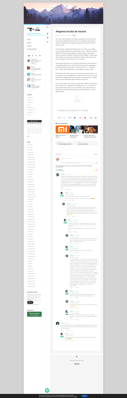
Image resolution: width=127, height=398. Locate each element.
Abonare (30, 302)
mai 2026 (30, 149)
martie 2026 (30, 154)
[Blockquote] (73, 163)
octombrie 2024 (31, 194)
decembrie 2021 (31, 278)
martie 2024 (30, 211)
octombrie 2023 (31, 224)
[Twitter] (47, 33)
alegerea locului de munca (72, 110)
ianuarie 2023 (31, 246)
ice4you (63, 174)
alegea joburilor (62, 110)
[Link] (76, 163)
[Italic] (63, 163)
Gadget (29, 97)
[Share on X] (61, 118)
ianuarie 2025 (31, 186)
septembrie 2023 (31, 226)
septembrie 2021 (31, 286)
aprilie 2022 (30, 268)
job (79, 110)
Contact (29, 46)
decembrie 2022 (31, 248)
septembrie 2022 (31, 256)
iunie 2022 (30, 263)
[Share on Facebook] (71, 118)
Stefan (69, 35)
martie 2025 (30, 181)
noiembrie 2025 (31, 162)
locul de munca (85, 110)
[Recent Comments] (36, 56)
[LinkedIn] (47, 42)
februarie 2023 (31, 243)
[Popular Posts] (32, 56)
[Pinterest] (47, 38)
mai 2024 (30, 206)
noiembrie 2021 (31, 281)
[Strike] (67, 163)
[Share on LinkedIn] (92, 118)
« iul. (28, 136)
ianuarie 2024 (31, 216)
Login (96, 154)
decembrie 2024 (31, 189)
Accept (84, 396)
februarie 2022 (31, 273)
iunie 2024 (30, 204)
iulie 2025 (30, 172)
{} (78, 162)
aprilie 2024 (30, 209)
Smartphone (33, 59)
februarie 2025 (31, 184)
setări (75, 396)
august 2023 (31, 229)
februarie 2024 (31, 214)
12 (65, 35)
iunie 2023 (30, 234)
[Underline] (65, 163)
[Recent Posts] (29, 56)
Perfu (62, 323)
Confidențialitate (31, 49)
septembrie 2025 (31, 167)
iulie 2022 (30, 261)
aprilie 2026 (30, 152)
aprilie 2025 (30, 179)
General (33, 66)
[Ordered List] (69, 163)
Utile (29, 114)
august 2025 (31, 169)
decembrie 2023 (31, 219)
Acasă (29, 39)
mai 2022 (30, 266)
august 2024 (31, 199)
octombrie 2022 (31, 253)
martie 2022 (30, 271)
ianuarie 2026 (31, 157)
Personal (30, 107)
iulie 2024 (30, 201)
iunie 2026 (30, 147)
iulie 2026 (30, 144)
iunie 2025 (30, 174)
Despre (29, 42)
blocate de (35, 315)
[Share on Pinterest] (82, 118)
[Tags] (40, 56)
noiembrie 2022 (31, 251)
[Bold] (62, 163)
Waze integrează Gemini (36, 74)
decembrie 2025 (31, 159)
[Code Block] (75, 163)
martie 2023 (30, 241)
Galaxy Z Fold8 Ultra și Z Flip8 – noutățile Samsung (36, 62)
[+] (80, 162)
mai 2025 (30, 177)
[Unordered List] (71, 163)
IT (28, 104)
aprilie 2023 (30, 239)
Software (33, 84)
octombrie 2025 (31, 164)
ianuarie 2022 (31, 276)
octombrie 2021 (31, 283)
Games (32, 78)
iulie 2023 (30, 231)
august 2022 (31, 258)
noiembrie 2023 (31, 221)
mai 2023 (30, 236)
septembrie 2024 (31, 196)
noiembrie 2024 (31, 191)
